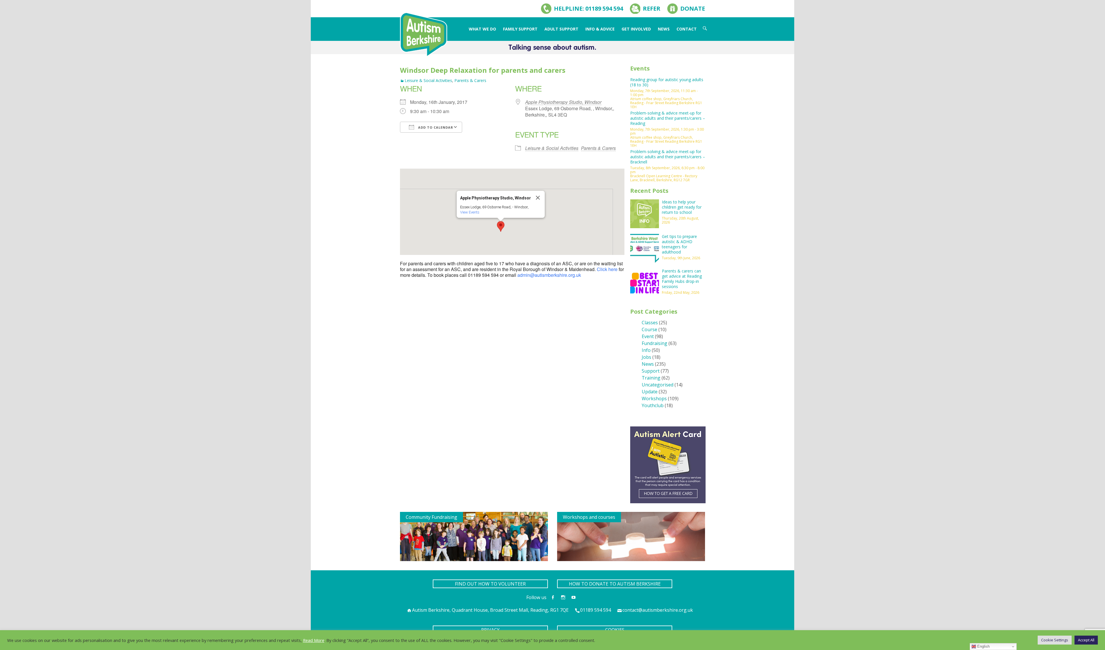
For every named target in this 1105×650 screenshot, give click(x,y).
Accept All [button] (1086, 640)
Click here (607, 269)
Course (649, 329)
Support (651, 371)
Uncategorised (657, 385)
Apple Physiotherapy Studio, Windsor (563, 102)
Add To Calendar (435, 127)
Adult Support (561, 29)
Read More (313, 640)
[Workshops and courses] (631, 536)
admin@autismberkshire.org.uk (549, 275)
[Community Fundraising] (474, 536)
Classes (650, 322)
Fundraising (654, 343)
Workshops (654, 398)
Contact (687, 29)
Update (650, 391)
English (983, 646)
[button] (500, 226)
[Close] (538, 198)
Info (646, 350)
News (664, 29)
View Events (469, 212)
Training (651, 378)
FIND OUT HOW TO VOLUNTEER (490, 584)
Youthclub (653, 405)
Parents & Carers (470, 80)
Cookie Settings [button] (1054, 640)
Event (648, 336)
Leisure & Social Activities (428, 80)
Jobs (646, 357)
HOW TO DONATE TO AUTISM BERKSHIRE (615, 584)
